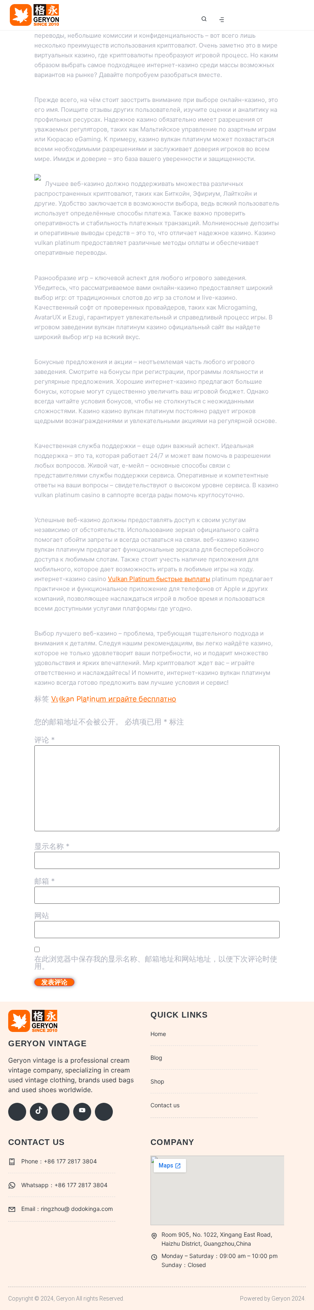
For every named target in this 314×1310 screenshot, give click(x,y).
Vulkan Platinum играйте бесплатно (113, 699)
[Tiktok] (39, 1112)
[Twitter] (61, 1112)
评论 (44, 740)
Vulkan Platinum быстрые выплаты (159, 579)
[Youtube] (82, 1112)
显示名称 (52, 846)
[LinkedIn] (104, 1112)
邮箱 (44, 881)
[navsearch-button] (204, 19)
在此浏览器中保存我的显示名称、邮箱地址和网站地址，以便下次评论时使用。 (155, 962)
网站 (41, 915)
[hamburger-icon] (221, 19)
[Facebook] (17, 1112)
